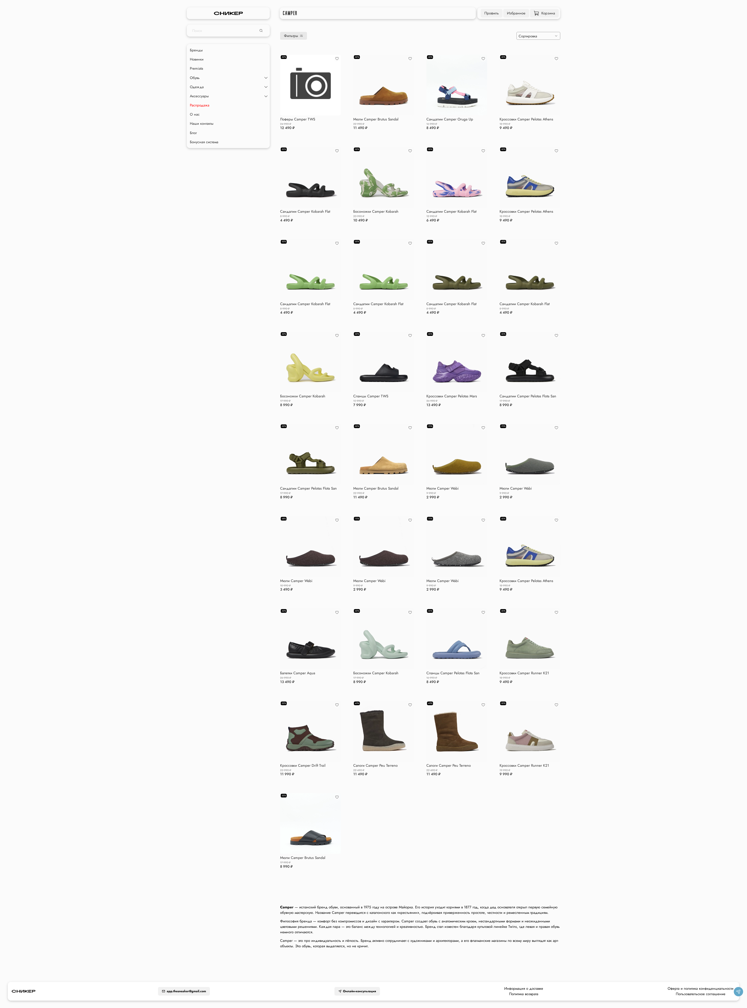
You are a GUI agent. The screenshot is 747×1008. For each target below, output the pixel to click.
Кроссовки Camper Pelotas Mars (451, 396)
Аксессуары (199, 96)
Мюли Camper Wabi (442, 488)
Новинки (196, 59)
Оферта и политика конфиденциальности (700, 988)
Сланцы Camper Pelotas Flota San (453, 673)
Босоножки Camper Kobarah (375, 211)
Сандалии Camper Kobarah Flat (305, 211)
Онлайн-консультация (359, 991)
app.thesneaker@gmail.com (186, 991)
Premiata (196, 68)
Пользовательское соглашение (700, 994)
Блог (193, 132)
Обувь (195, 77)
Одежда (197, 86)
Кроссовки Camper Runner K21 (524, 673)
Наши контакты (201, 123)
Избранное (516, 13)
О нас (195, 114)
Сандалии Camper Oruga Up (449, 119)
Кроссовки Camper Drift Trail (302, 765)
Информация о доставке (523, 988)
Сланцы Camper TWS (370, 396)
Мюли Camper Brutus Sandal (375, 119)
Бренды (196, 50)
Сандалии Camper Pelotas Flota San (528, 396)
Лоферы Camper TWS (297, 119)
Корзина (548, 13)
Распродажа (199, 105)
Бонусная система (204, 141)
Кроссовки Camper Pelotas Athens (526, 119)
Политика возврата (523, 994)
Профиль (491, 13)
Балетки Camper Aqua (297, 673)
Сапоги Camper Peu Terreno (375, 765)
